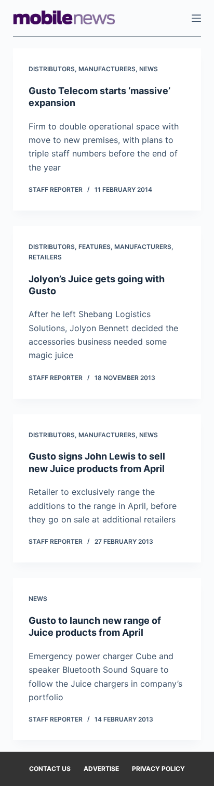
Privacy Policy (158, 768)
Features (94, 247)
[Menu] (196, 18)
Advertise (101, 768)
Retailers (45, 257)
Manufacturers (107, 69)
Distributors (52, 69)
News (148, 69)
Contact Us (50, 768)
